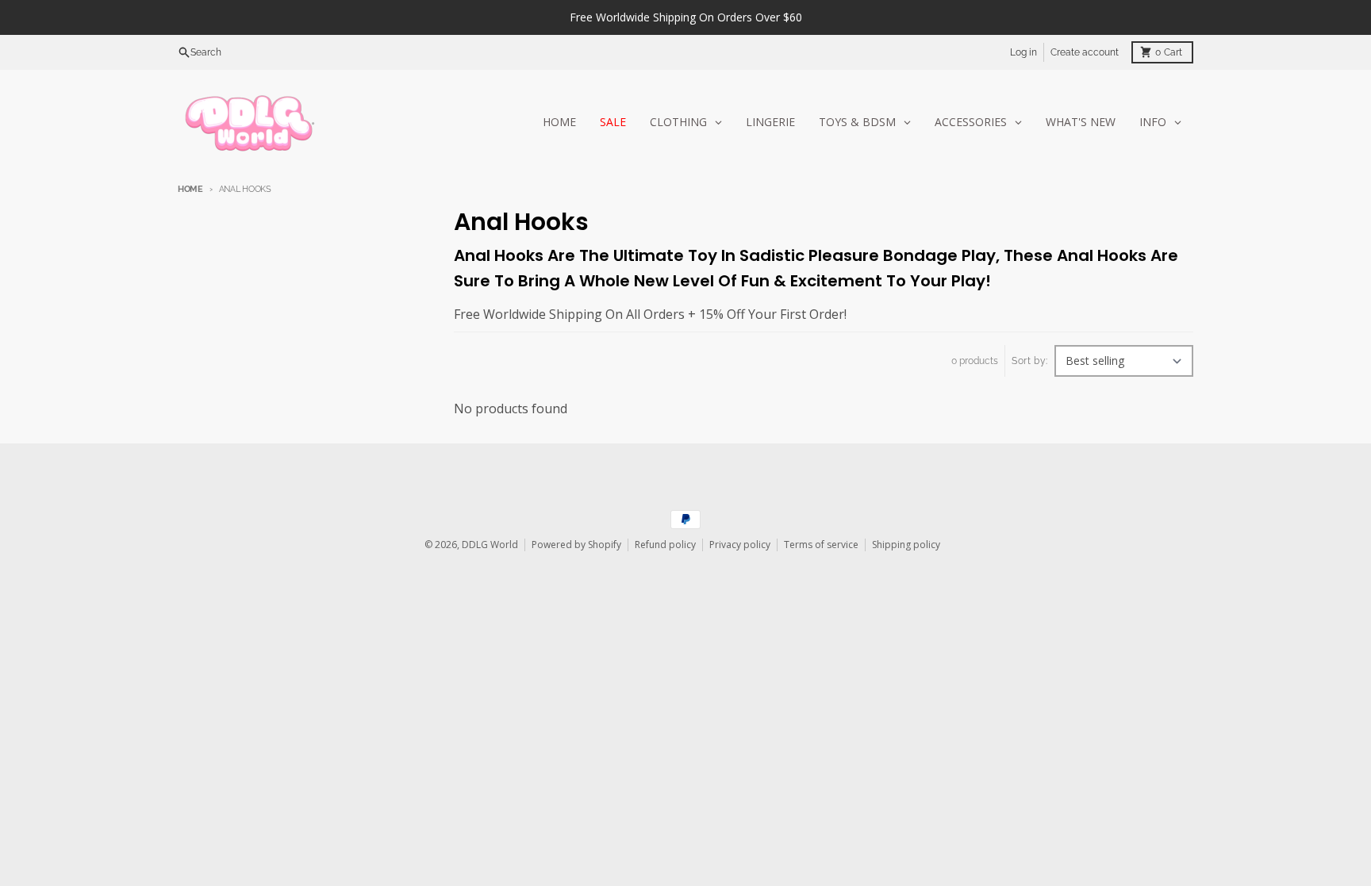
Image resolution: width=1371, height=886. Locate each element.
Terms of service (821, 544)
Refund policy (665, 544)
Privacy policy (739, 544)
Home (190, 189)
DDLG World (490, 544)
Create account (1084, 52)
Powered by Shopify (576, 544)
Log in (1023, 52)
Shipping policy (906, 544)
